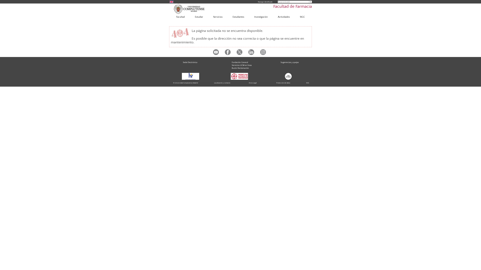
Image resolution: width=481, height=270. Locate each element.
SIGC (302, 17)
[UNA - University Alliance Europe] (288, 76)
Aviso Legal (253, 83)
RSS (307, 83)
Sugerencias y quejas (290, 62)
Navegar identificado (265, 2)
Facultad (180, 17)
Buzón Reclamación (240, 68)
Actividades (284, 17)
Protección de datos (283, 83)
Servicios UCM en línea (242, 65)
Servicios (217, 17)
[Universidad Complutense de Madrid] (189, 9)
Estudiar (199, 17)
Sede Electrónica (190, 62)
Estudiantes (238, 17)
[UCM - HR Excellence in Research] (190, 76)
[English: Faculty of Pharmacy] (171, 2)
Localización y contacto (222, 83)
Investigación (261, 17)
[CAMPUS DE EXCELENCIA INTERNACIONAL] (239, 76)
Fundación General (240, 62)
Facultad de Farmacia (292, 6)
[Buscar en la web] (310, 2)
